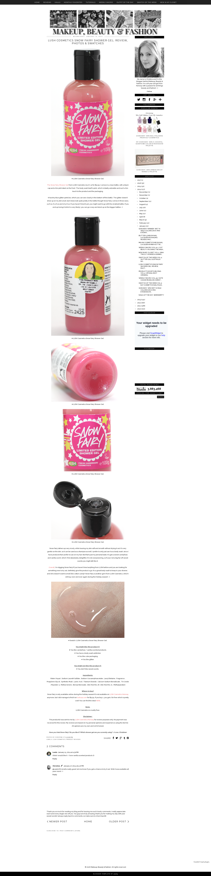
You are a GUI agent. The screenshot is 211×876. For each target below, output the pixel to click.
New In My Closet (168, 2)
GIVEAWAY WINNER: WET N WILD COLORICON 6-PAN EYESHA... (149, 230)
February (143, 223)
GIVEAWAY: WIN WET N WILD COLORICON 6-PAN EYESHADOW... (150, 290)
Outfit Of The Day (125, 2)
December (143, 192)
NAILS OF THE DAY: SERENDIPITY (151, 295)
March (142, 220)
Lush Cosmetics (59, 739)
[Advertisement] (58, 842)
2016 (139, 183)
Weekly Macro (106, 2)
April (141, 217)
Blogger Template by (105, 874)
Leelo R (57, 769)
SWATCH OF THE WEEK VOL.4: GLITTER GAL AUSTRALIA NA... (150, 259)
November (143, 195)
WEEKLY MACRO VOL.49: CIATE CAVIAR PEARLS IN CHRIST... (151, 279)
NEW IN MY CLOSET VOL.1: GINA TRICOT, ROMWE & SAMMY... (151, 253)
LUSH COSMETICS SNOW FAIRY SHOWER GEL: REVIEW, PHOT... (151, 266)
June (141, 210)
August (142, 204)
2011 (139, 306)
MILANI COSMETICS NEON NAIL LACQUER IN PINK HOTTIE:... (151, 243)
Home (37, 2)
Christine (56, 766)
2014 (139, 189)
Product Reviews (73, 739)
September (144, 201)
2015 (139, 186)
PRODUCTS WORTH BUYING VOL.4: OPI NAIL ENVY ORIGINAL (150, 273)
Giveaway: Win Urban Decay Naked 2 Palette (149, 170)
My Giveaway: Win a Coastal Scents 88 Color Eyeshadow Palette (149, 143)
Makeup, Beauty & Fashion (101, 867)
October (142, 198)
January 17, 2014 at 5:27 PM (74, 766)
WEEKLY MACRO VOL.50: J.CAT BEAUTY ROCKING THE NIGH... (151, 248)
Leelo (55, 752)
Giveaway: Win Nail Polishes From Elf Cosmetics (149, 137)
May (141, 214)
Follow (149, 91)
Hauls (57, 2)
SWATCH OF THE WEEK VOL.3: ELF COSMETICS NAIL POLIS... (151, 284)
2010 (139, 309)
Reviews (47, 2)
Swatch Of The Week (147, 2)
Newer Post (58, 821)
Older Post (117, 821)
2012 (139, 303)
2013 (139, 300)
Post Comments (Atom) (70, 831)
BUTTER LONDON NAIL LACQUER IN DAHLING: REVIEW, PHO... (148, 237)
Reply (55, 759)
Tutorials (90, 2)
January (142, 226)
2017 (139, 180)
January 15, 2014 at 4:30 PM (68, 752)
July (141, 207)
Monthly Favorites (73, 2)
